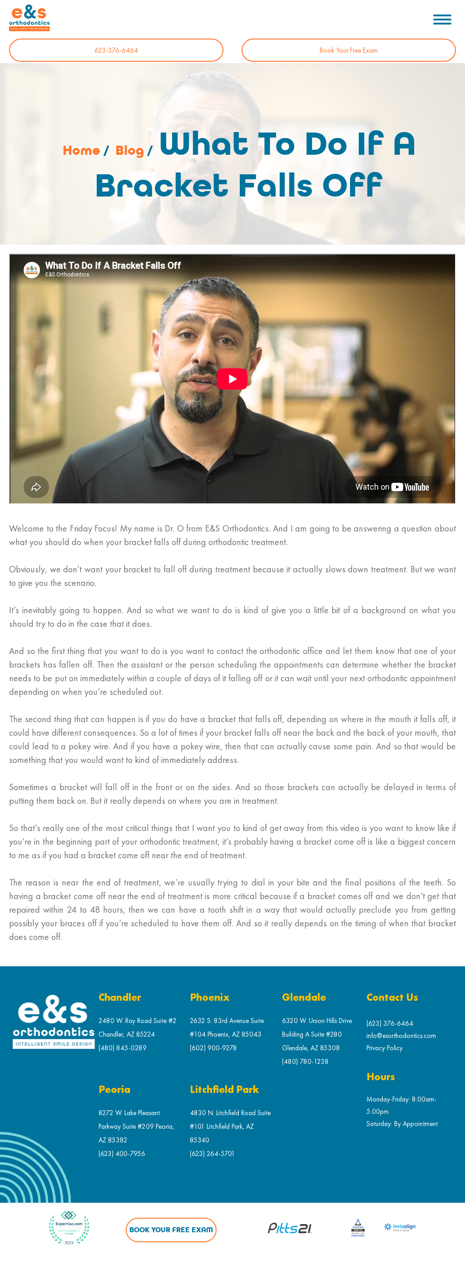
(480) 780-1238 (305, 1061)
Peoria (114, 1090)
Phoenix (210, 998)
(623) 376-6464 (389, 1023)
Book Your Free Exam (349, 50)
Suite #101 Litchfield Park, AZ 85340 (230, 1126)
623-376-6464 (116, 50)
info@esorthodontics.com (401, 1035)
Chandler (120, 998)
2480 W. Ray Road (125, 1020)
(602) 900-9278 (213, 1047)
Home (81, 150)
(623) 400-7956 (122, 1153)
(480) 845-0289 (123, 1047)
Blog (129, 150)
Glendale (304, 998)
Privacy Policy (384, 1047)
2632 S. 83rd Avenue (219, 1020)
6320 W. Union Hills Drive (317, 1020)
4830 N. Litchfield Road (223, 1112)
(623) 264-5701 (212, 1153)
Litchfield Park (224, 1090)
